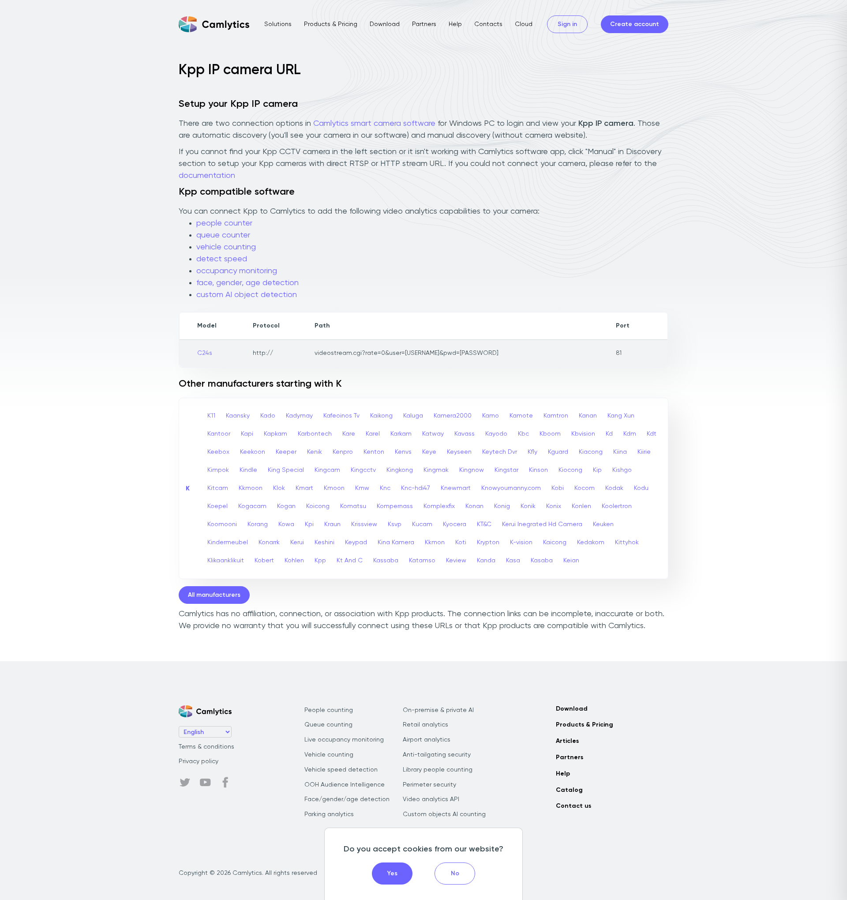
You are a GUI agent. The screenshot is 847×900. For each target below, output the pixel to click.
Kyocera (454, 524)
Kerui (297, 542)
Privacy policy (198, 761)
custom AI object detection (246, 295)
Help (455, 24)
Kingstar (506, 470)
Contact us (573, 806)
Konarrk (269, 542)
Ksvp (394, 524)
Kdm (629, 434)
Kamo (490, 416)
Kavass (464, 434)
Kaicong (554, 542)
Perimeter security (429, 785)
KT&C (484, 524)
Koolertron (617, 506)
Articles (567, 741)
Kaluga (413, 416)
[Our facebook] (225, 782)
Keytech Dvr (499, 452)
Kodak (614, 488)
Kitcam (217, 488)
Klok (279, 488)
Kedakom (590, 542)
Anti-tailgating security (437, 755)
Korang (257, 524)
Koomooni (222, 524)
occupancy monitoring (236, 271)
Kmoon (334, 488)
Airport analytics (426, 740)
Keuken (603, 524)
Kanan (588, 416)
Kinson (538, 470)
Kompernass (395, 506)
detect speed (221, 259)
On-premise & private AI (438, 710)
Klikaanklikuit (225, 560)
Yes (392, 873)
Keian (571, 560)
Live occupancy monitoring (344, 740)
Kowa (286, 524)
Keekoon (252, 452)
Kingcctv (363, 470)
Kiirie (644, 452)
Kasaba (542, 560)
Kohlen (294, 560)
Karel (373, 434)
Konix (553, 506)
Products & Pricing (330, 24)
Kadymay (299, 416)
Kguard (558, 452)
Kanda (486, 560)
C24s (204, 353)
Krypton (488, 542)
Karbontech (315, 434)
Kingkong (399, 470)
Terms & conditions (206, 747)
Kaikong (381, 416)
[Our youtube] (205, 782)
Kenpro (343, 452)
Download (385, 24)
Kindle (248, 470)
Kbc (523, 434)
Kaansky (238, 416)
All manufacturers (214, 595)
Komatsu (353, 506)
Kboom (550, 434)
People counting (328, 710)
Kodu (641, 488)
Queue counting (328, 725)
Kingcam (327, 470)
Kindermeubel (227, 542)
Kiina (620, 452)
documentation (207, 176)
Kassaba (385, 560)
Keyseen (459, 452)
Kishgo (622, 470)
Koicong (318, 506)
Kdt (651, 434)
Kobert (264, 560)
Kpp (320, 560)
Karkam (401, 434)
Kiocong (570, 470)
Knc (385, 488)
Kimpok (218, 470)
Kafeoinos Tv (341, 416)
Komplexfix (439, 506)
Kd (609, 434)
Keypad (356, 542)
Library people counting (437, 770)
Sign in (567, 24)
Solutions (278, 24)
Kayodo (496, 434)
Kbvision (583, 434)
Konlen (581, 506)
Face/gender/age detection (347, 799)
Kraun (332, 524)
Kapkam (275, 434)
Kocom (584, 488)
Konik (528, 506)
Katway (433, 434)
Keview (456, 560)
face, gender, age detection (247, 283)
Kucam (422, 524)
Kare (348, 434)
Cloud (523, 24)
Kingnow (471, 470)
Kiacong (591, 452)
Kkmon (435, 542)
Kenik (314, 452)
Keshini (324, 542)
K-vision (521, 542)
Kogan (286, 506)
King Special (286, 470)
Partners (424, 24)
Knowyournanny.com (511, 488)
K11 (211, 416)
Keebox (218, 452)
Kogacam (252, 506)
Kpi (309, 524)
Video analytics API (431, 799)
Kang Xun (620, 416)
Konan (474, 506)
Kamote (521, 416)
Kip (597, 470)
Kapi (247, 434)
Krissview (364, 524)
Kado (267, 416)
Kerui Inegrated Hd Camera (542, 524)
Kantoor (218, 434)
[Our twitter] (185, 782)
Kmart (304, 488)
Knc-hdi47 (415, 488)
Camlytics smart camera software (374, 124)
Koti (460, 542)
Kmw (362, 488)
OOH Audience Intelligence (344, 785)
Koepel (217, 506)
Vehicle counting (328, 755)
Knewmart (456, 488)
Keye (429, 452)
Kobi (557, 488)
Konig (502, 506)
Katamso (422, 560)
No (455, 873)
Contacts (488, 24)
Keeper (286, 452)
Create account (634, 24)
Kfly (532, 452)
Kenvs (403, 452)
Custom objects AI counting (444, 814)
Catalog (569, 790)
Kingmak (436, 470)
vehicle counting (226, 247)
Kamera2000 (453, 416)
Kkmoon (250, 488)
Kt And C (350, 560)
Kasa (513, 560)
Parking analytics (329, 814)
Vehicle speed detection (341, 770)
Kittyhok (627, 542)
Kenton (374, 452)
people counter (224, 223)
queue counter (223, 235)
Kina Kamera (396, 542)
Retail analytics (425, 725)
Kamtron (555, 416)
